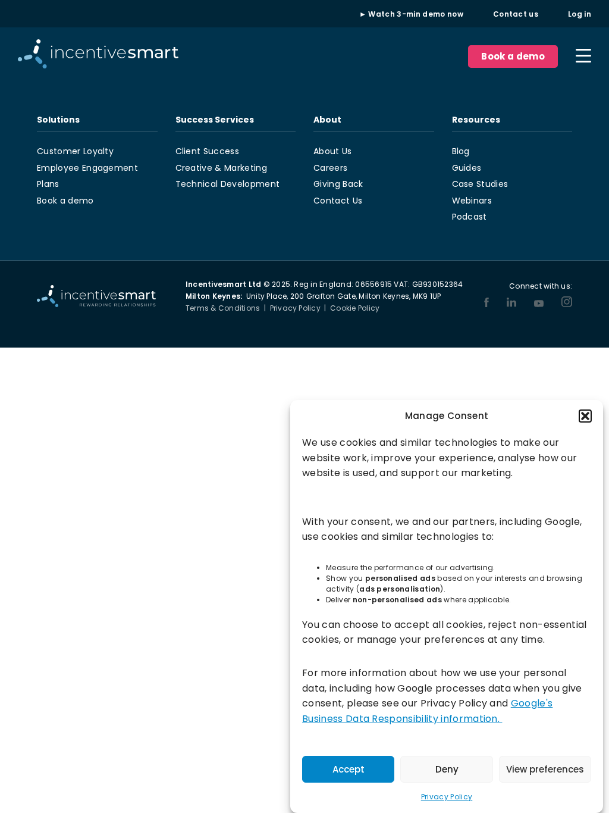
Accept (348, 769)
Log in (579, 14)
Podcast (469, 217)
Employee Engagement (87, 168)
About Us (332, 151)
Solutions (58, 119)
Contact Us (337, 201)
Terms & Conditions (223, 308)
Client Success (207, 151)
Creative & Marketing (221, 168)
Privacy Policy (446, 797)
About (327, 119)
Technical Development (227, 184)
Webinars (472, 201)
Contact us (515, 14)
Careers (330, 168)
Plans (48, 184)
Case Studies (480, 184)
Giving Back (338, 184)
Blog (461, 151)
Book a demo (513, 56)
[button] (585, 416)
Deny (447, 769)
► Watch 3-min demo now (411, 14)
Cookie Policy (354, 308)
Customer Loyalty (75, 151)
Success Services (214, 119)
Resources (476, 119)
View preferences (545, 769)
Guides (467, 168)
